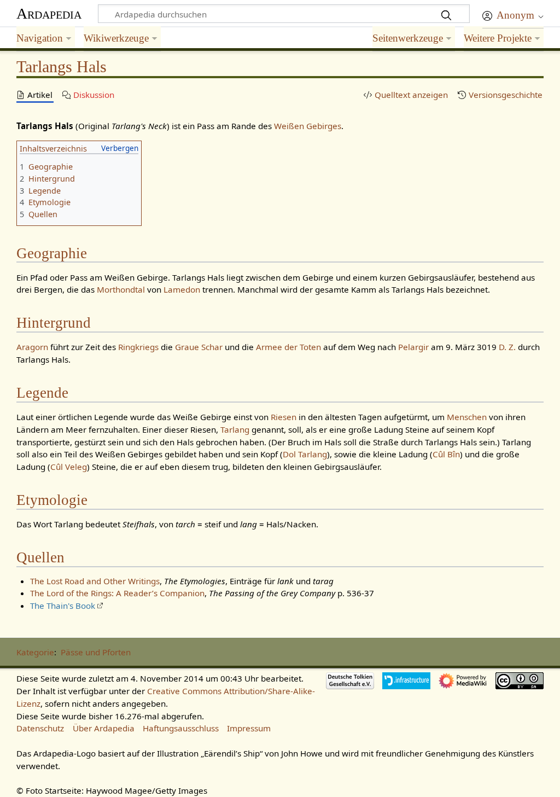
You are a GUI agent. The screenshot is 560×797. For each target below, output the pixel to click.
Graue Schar (199, 346)
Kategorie (35, 652)
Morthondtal (121, 289)
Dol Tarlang (305, 454)
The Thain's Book (62, 605)
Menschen (467, 416)
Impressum (249, 728)
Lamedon (182, 289)
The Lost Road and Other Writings (95, 580)
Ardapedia (48, 13)
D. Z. (507, 346)
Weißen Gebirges (307, 125)
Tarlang (234, 429)
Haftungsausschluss (181, 728)
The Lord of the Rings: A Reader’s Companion (117, 592)
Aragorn (32, 346)
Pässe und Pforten (96, 652)
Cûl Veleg (68, 466)
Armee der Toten (288, 346)
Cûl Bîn (446, 454)
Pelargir (413, 346)
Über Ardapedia (104, 728)
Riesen (283, 416)
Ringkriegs (138, 346)
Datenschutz (40, 728)
